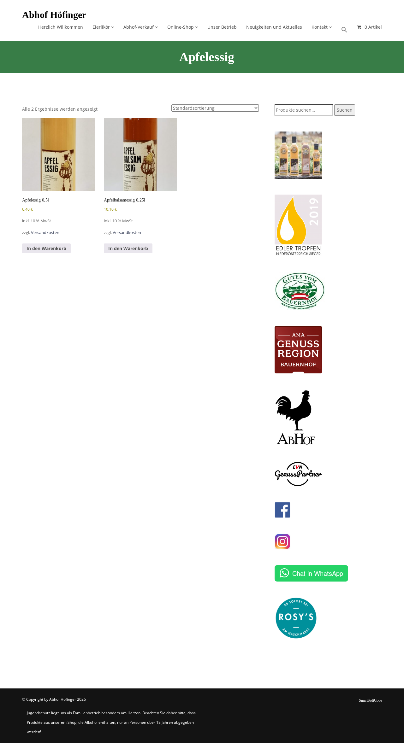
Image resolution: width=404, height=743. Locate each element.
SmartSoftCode (370, 700)
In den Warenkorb (46, 248)
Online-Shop (181, 27)
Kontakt (320, 27)
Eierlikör (101, 27)
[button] (344, 27)
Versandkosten (45, 232)
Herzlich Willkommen (60, 27)
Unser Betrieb (222, 27)
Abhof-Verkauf (139, 27)
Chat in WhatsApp (317, 573)
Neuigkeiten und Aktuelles (274, 27)
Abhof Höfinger (54, 14)
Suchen (345, 110)
